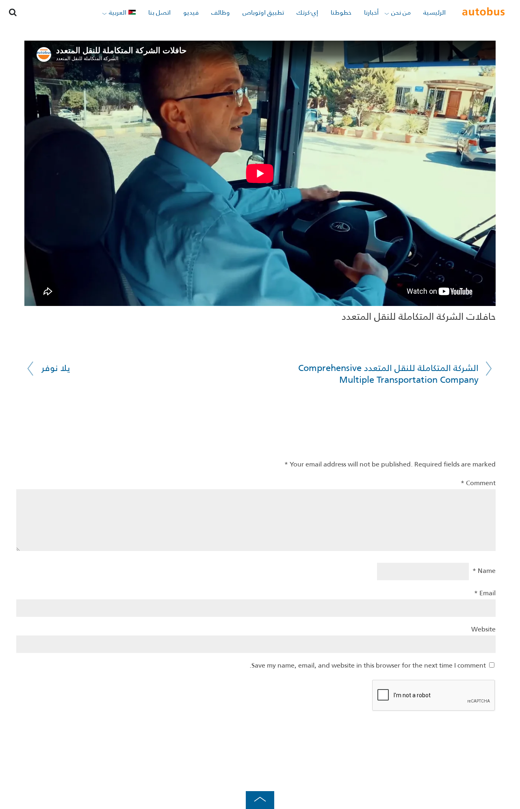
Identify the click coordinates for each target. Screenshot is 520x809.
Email (485, 593)
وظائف (220, 13)
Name (484, 571)
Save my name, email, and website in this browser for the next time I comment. (367, 666)
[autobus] (483, 12)
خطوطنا (341, 13)
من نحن (401, 13)
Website (483, 630)
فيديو (191, 13)
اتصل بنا (159, 13)
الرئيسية (434, 13)
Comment (478, 483)
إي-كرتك (307, 13)
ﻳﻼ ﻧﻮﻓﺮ (55, 368)
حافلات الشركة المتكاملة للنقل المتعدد (419, 317)
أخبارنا (371, 13)
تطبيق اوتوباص (263, 13)
